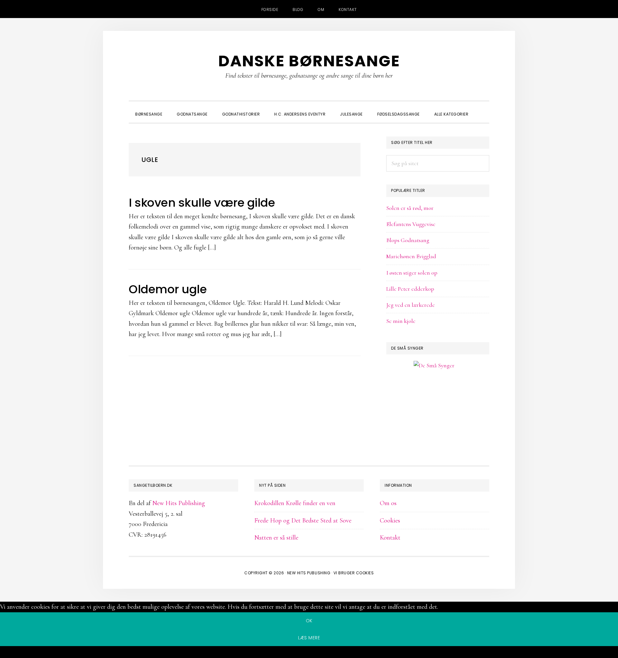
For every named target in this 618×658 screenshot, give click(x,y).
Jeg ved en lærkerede (410, 304)
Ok (309, 620)
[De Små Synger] (437, 396)
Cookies (390, 520)
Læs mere (309, 637)
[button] (482, 108)
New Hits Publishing (178, 503)
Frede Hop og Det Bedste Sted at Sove (302, 520)
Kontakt (390, 537)
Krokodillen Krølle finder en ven (294, 503)
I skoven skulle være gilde (202, 202)
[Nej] (309, 653)
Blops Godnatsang (407, 240)
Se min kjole (401, 320)
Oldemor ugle (168, 289)
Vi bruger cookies (353, 573)
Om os (388, 503)
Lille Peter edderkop (410, 288)
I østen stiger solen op (411, 272)
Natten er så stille (276, 537)
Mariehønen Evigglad (411, 256)
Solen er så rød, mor (410, 208)
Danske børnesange (309, 61)
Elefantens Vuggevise (410, 224)
